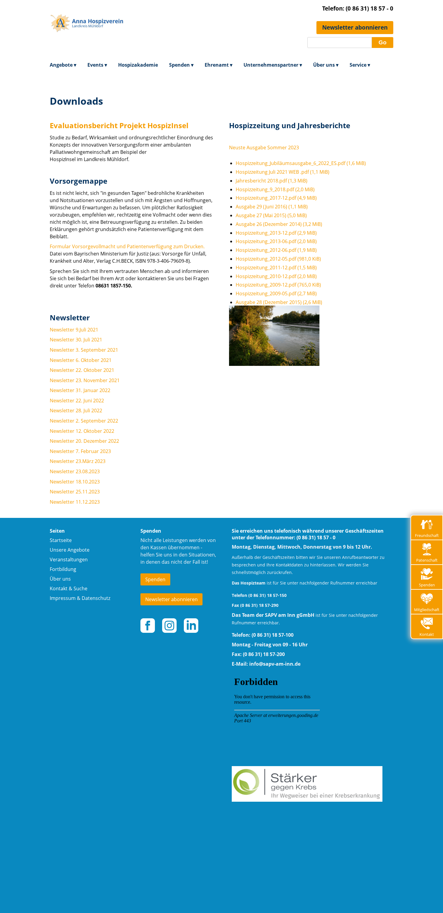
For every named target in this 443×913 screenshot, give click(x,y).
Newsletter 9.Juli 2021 (74, 329)
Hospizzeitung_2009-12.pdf (278, 284)
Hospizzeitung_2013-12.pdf (276, 233)
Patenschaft (427, 560)
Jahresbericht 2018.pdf (271, 180)
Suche (80, 588)
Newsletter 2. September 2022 (84, 420)
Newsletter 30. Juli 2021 (76, 339)
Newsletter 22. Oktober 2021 (82, 370)
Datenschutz (96, 598)
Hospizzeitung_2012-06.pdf (276, 250)
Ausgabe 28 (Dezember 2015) (279, 302)
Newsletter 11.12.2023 (75, 502)
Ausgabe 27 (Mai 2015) (271, 215)
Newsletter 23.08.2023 (75, 471)
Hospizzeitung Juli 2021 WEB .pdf (282, 172)
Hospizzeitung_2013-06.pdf (276, 241)
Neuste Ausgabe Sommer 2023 (264, 147)
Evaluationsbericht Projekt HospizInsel (119, 125)
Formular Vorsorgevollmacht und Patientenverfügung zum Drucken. (127, 246)
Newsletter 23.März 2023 (77, 461)
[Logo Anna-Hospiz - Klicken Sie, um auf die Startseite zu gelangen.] (87, 46)
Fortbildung (63, 569)
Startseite (61, 540)
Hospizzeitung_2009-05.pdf (276, 293)
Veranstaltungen (69, 559)
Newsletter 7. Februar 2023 (80, 451)
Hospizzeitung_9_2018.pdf (275, 189)
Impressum (63, 598)
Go (383, 42)
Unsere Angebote (70, 550)
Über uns (60, 578)
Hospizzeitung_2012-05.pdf (278, 258)
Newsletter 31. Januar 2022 (80, 390)
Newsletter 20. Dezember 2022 (84, 441)
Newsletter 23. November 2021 (85, 380)
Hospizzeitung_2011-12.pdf (276, 267)
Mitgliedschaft (426, 609)
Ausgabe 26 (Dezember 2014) (279, 224)
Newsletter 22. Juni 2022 (77, 400)
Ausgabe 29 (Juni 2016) (272, 206)
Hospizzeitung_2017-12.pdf (276, 198)
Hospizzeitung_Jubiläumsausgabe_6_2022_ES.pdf (301, 163)
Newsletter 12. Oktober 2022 (82, 431)
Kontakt (426, 634)
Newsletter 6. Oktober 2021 (81, 360)
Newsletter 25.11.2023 (75, 491)
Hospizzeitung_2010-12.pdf (276, 276)
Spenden (427, 585)
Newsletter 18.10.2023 (75, 481)
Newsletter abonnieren (355, 27)
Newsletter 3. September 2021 (84, 350)
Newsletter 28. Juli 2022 (76, 410)
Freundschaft (427, 535)
